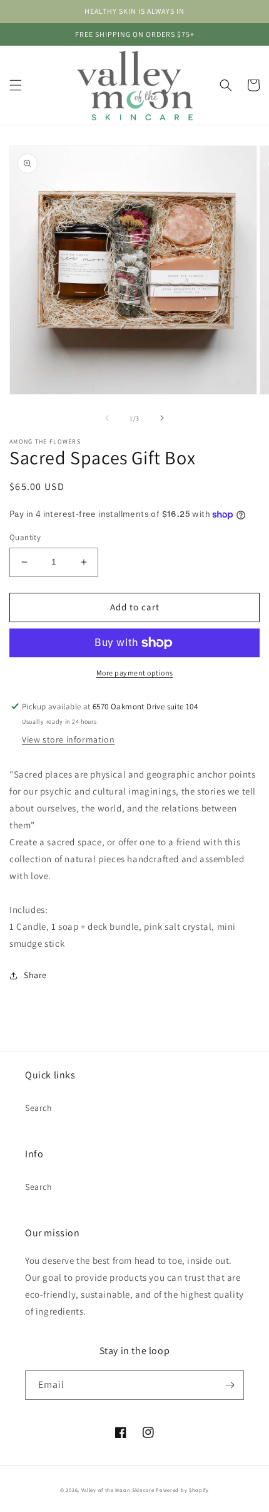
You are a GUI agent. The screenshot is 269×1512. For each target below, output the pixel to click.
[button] (15, 85)
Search (39, 1107)
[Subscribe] (229, 1385)
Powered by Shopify (182, 1489)
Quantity (25, 537)
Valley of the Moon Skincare (118, 1489)
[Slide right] (162, 418)
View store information (68, 739)
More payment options (134, 672)
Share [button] (35, 975)
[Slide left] (107, 418)
